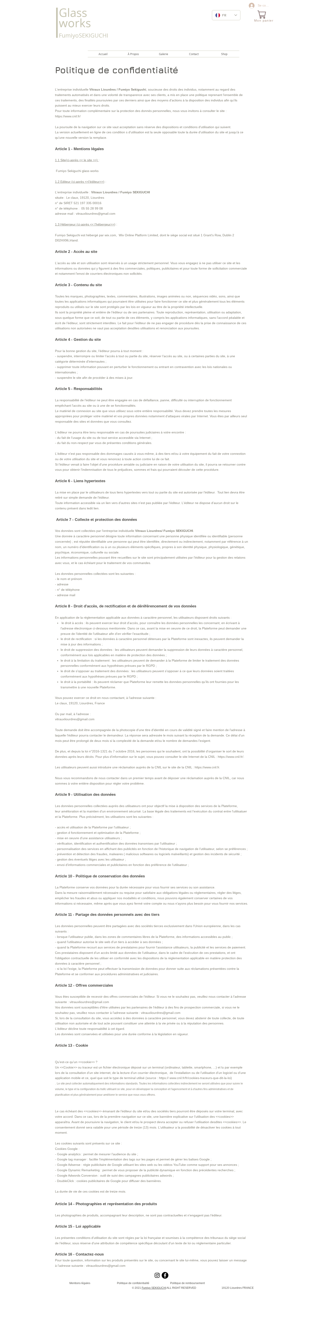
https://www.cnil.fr (207, 767)
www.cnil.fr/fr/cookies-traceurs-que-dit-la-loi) (200, 1078)
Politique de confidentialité (133, 1283)
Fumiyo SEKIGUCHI (154, 1287)
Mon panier (263, 20)
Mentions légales (79, 1283)
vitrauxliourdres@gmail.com (95, 213)
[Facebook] (165, 1275)
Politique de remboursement (187, 1283)
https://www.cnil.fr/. (231, 756)
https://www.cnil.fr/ (68, 116)
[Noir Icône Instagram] (157, 1275)
